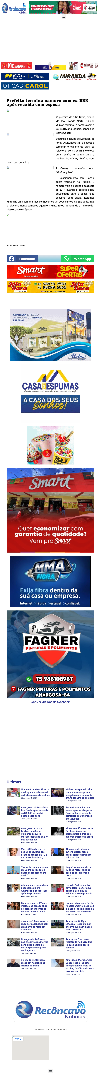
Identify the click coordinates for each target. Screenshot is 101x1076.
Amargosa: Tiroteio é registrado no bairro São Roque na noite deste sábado (79, 943)
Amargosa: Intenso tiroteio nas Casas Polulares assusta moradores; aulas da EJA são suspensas (34, 834)
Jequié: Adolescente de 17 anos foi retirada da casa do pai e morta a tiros (79, 871)
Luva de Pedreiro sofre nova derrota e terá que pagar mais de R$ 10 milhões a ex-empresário (79, 889)
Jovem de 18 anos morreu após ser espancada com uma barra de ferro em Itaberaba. (35, 925)
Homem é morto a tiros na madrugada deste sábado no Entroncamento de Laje (35, 792)
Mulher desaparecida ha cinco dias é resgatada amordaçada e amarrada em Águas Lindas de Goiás (80, 793)
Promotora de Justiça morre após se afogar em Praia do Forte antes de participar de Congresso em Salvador (79, 813)
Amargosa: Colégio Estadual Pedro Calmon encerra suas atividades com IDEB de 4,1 (79, 925)
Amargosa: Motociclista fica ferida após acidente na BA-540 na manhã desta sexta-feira (34, 811)
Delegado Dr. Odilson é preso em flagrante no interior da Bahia (33, 963)
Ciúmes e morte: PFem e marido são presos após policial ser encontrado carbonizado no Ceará (34, 907)
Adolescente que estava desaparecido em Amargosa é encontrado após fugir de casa (34, 889)
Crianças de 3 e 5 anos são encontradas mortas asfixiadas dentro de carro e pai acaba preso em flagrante (34, 945)
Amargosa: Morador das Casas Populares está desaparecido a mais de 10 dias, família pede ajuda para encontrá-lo (80, 966)
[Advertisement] (50, 41)
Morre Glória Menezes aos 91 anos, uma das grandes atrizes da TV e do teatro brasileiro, (34, 853)
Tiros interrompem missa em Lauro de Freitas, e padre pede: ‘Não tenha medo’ (34, 871)
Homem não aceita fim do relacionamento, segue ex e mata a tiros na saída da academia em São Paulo (80, 907)
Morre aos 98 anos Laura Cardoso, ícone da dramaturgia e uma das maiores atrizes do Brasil (79, 832)
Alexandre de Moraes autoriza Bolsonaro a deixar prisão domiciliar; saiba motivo (79, 853)
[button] (64, 16)
